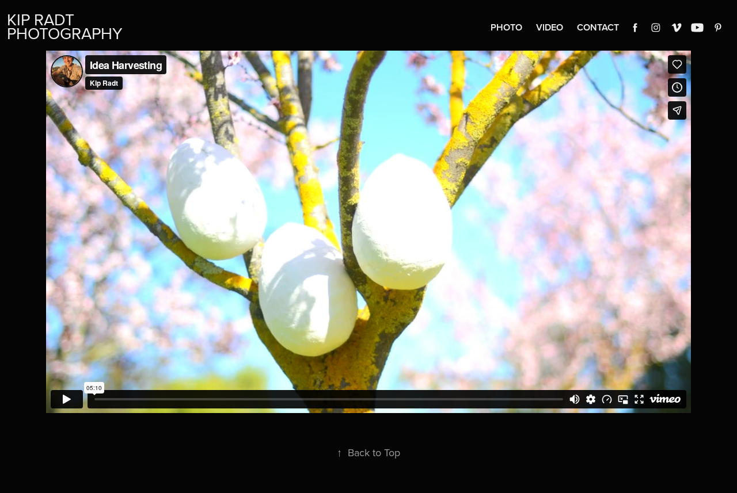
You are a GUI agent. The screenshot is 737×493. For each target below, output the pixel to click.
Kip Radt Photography (65, 26)
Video (549, 27)
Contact (598, 27)
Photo (506, 27)
